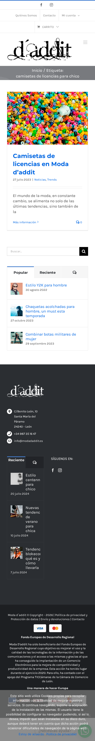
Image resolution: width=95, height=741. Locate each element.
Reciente (48, 272)
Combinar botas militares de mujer (51, 336)
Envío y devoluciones (55, 619)
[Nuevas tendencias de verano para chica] (17, 511)
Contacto (78, 619)
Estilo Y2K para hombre (46, 285)
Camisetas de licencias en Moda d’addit (41, 164)
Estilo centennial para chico (33, 482)
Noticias (40, 179)
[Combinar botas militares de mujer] (17, 334)
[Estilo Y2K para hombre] (17, 285)
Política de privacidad (61, 734)
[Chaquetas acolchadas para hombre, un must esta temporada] (17, 306)
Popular (21, 272)
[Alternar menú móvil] (85, 42)
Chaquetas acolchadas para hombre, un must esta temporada (50, 311)
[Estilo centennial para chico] (17, 479)
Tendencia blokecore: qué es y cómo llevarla (33, 558)
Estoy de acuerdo (31, 734)
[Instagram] (60, 470)
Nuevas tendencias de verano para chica (33, 519)
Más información (24, 222)
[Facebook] (53, 470)
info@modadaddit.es (28, 441)
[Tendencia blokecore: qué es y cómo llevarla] (17, 553)
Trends (52, 179)
